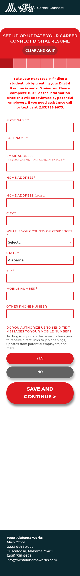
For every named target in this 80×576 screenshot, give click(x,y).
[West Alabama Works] (19, 7)
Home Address (19, 178)
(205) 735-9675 (19, 555)
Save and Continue (38, 393)
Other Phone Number (26, 306)
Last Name (16, 138)
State (11, 253)
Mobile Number (20, 289)
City (10, 213)
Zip (9, 271)
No (40, 372)
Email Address (34, 157)
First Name (16, 120)
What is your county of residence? (39, 231)
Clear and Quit (40, 50)
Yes (40, 358)
